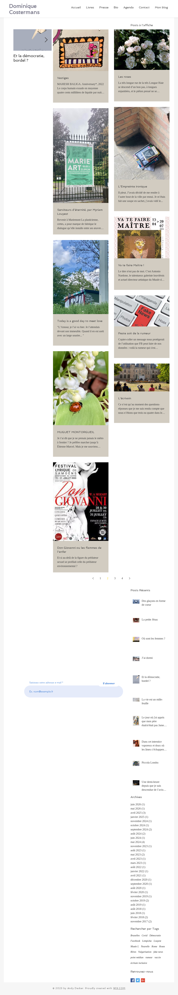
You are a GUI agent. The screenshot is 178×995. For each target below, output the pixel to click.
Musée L (135, 946)
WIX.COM (119, 988)
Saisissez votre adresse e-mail (45, 682)
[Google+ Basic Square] (143, 980)
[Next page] (129, 578)
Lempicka (147, 941)
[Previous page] (93, 578)
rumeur (148, 957)
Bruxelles (135, 935)
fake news (158, 952)
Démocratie (155, 935)
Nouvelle (145, 946)
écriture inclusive (139, 963)
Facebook (135, 941)
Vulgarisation (144, 952)
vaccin (158, 957)
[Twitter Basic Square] (138, 980)
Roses (162, 946)
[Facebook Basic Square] (133, 980)
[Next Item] (46, 40)
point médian (137, 957)
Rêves (133, 952)
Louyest (157, 941)
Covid (144, 935)
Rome (154, 946)
